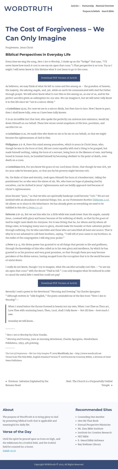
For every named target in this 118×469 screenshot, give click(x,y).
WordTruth (28, 8)
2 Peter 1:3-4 (34, 207)
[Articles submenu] (79, 5)
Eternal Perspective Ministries (94, 424)
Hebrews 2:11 (101, 199)
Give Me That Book (88, 420)
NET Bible (83, 436)
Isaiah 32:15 (9, 450)
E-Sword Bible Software (91, 440)
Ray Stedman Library (89, 444)
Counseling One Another (91, 417)
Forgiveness (12, 47)
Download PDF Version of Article (59, 77)
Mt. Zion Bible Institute (90, 428)
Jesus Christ (26, 47)
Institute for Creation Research (95, 432)
